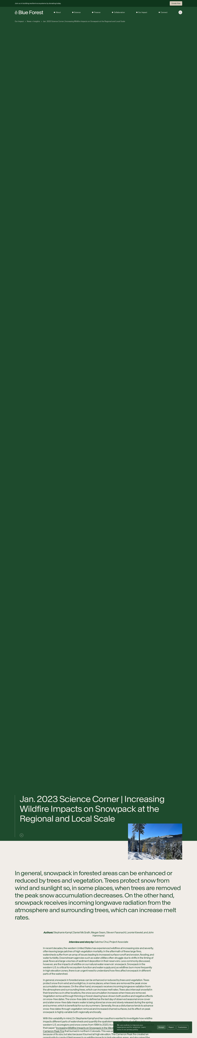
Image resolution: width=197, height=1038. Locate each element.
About (58, 12)
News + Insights (33, 21)
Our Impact (142, 12)
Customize (182, 1027)
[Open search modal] (180, 12)
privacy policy (132, 1029)
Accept (161, 1027)
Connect (164, 12)
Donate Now (175, 3)
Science (77, 12)
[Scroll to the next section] (21, 835)
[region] (152, 1027)
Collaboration (119, 12)
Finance (97, 12)
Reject (171, 1027)
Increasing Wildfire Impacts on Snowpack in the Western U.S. (89, 1027)
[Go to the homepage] (29, 12)
